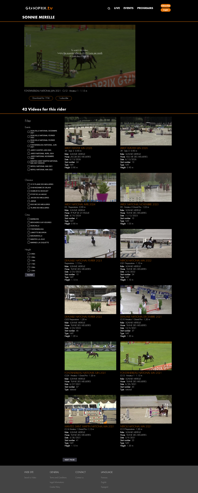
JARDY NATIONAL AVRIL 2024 (80, 204)
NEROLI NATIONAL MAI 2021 (136, 426)
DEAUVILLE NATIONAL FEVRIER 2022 (83, 316)
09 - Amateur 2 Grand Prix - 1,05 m (134, 207)
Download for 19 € (40, 98)
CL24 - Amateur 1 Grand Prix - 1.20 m (80, 375)
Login (165, 10)
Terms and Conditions (58, 477)
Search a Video (30, 477)
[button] (30, 275)
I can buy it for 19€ (80, 56)
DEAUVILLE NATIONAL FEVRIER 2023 (83, 260)
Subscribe (165, 6)
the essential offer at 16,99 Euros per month (83, 53)
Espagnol (104, 487)
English (103, 482)
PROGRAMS (145, 8)
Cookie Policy (55, 487)
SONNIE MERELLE (77, 154)
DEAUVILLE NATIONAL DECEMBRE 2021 (141, 316)
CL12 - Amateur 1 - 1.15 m (131, 375)
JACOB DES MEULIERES (81, 156)
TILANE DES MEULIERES (136, 213)
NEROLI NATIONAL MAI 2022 (136, 260)
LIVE (117, 8)
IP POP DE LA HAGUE (80, 213)
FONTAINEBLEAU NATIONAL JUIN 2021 (85, 372)
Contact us (79, 477)
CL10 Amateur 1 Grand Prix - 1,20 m (135, 319)
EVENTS (128, 8)
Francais (104, 477)
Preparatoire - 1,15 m (73, 263)
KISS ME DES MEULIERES (137, 156)
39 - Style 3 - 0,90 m (73, 151)
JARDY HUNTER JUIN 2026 (78, 148)
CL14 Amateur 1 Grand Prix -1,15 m (79, 429)
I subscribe (63, 98)
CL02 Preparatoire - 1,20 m (76, 319)
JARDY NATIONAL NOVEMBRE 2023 (139, 204)
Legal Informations (57, 482)
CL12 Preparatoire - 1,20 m (131, 429)
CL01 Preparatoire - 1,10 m (131, 263)
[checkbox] (43, 132)
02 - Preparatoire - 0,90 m (75, 207)
